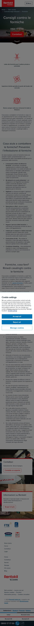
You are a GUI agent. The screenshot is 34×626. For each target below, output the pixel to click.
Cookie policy (12, 311)
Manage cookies (17, 328)
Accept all (17, 316)
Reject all (17, 322)
